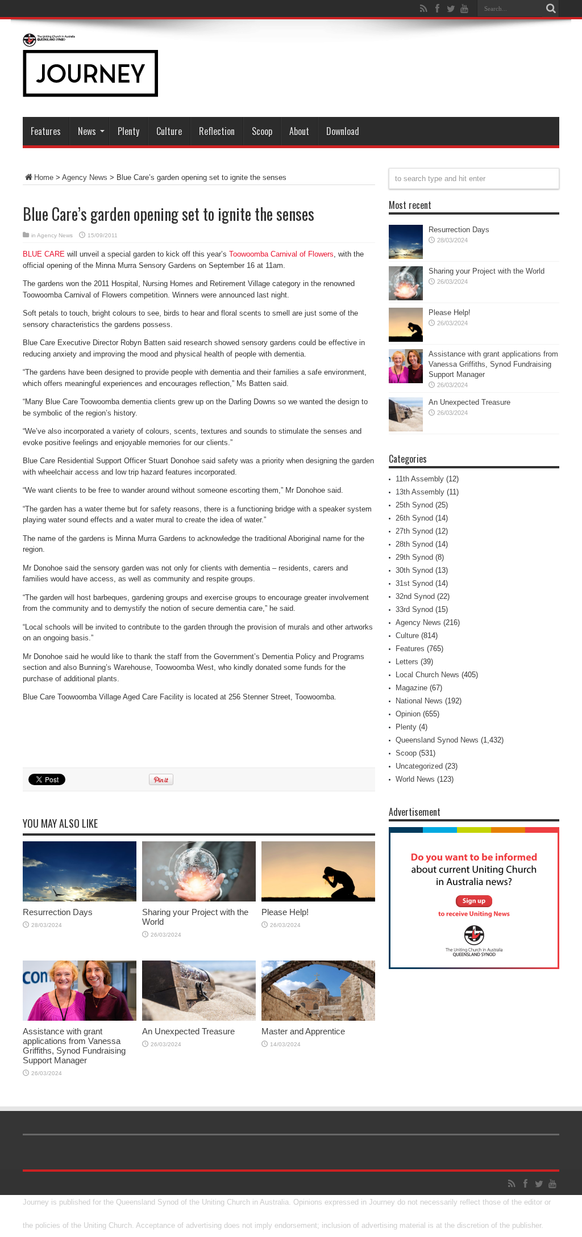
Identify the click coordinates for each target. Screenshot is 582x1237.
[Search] (550, 8)
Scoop (262, 131)
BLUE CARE (44, 254)
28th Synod (414, 544)
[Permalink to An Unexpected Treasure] (199, 1018)
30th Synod (414, 570)
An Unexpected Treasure (188, 1031)
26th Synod (414, 518)
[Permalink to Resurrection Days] (79, 899)
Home (43, 177)
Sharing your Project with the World (486, 271)
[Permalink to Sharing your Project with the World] (199, 899)
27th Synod (414, 531)
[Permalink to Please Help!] (318, 899)
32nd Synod (415, 596)
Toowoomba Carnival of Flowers (281, 254)
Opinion (408, 714)
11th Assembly (420, 479)
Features (46, 131)
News (87, 131)
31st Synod (414, 583)
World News (415, 779)
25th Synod (414, 505)
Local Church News (427, 674)
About (299, 131)
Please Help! (285, 912)
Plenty (128, 131)
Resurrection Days (58, 912)
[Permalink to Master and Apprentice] (318, 1018)
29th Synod (414, 557)
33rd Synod (414, 609)
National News (419, 701)
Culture (169, 131)
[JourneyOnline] (90, 88)
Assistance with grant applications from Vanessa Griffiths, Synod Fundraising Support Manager (74, 1045)
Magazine (411, 688)
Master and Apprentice (303, 1031)
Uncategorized (419, 766)
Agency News (84, 177)
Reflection (217, 131)
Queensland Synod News (437, 740)
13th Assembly (420, 492)
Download (342, 131)
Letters (407, 661)
